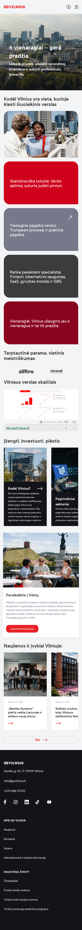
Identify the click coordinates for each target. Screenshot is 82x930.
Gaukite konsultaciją (22, 628)
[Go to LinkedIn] (27, 802)
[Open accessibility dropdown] (68, 7)
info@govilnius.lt (15, 781)
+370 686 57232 (15, 791)
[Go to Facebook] (7, 802)
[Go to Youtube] (49, 802)
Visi (37, 740)
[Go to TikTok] (38, 802)
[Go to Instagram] (16, 802)
